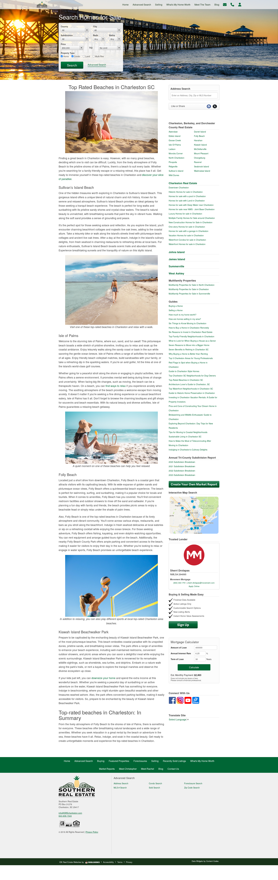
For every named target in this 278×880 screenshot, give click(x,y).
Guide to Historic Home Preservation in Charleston (192, 393)
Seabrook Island (201, 166)
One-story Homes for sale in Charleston (187, 226)
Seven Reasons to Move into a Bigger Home (189, 345)
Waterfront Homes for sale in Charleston (187, 244)
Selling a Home (176, 310)
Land (87, 56)
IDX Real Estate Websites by (71, 862)
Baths (112, 35)
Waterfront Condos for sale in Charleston (187, 239)
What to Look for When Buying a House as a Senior (192, 340)
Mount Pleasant (201, 153)
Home (66, 56)
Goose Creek (175, 140)
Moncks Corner (176, 153)
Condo (76, 56)
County (64, 26)
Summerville (176, 266)
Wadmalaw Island (202, 170)
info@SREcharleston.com (70, 813)
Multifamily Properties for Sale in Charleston (189, 289)
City (95, 26)
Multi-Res (99, 56)
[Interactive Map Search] (194, 514)
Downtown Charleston (179, 187)
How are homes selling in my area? (185, 319)
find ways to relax (116, 386)
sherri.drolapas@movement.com (201, 582)
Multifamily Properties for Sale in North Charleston (191, 284)
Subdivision (67, 35)
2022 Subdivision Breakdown (182, 470)
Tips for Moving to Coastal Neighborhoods (188, 432)
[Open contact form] (225, 4)
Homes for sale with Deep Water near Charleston (191, 204)
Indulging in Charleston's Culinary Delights (188, 449)
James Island (177, 259)
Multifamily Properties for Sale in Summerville (189, 293)
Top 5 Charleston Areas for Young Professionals (191, 358)
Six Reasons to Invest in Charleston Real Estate (190, 332)
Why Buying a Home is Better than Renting (188, 353)
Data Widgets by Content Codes (205, 861)
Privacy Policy (92, 832)
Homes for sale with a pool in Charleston (187, 196)
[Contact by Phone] (232, 4)
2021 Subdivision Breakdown (182, 466)
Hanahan (198, 140)
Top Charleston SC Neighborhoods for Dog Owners (192, 375)
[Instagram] (180, 700)
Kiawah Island (200, 144)
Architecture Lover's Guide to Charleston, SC (189, 384)
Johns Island (177, 252)
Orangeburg (199, 157)
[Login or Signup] (239, 4)
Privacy (129, 862)
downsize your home (103, 678)
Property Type (68, 53)
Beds (95, 35)
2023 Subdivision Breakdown (182, 475)
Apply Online (194, 586)
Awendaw (173, 131)
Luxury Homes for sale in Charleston (185, 213)
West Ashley (176, 273)
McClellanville (200, 149)
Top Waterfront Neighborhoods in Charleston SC (191, 388)
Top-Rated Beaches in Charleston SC (186, 379)
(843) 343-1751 (179, 582)
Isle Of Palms (175, 144)
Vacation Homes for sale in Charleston (186, 235)
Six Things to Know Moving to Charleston (187, 323)
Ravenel (198, 162)
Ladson (172, 149)
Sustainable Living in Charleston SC (185, 436)
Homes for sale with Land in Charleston (187, 200)
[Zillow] (195, 700)
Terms (119, 862)
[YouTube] (188, 700)
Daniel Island (200, 131)
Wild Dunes (174, 175)
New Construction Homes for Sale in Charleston (190, 222)
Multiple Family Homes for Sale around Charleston (192, 218)
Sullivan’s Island (176, 170)
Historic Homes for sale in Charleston (186, 191)
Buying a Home (176, 305)
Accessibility (108, 862)
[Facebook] (172, 700)
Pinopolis (173, 162)
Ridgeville (173, 166)
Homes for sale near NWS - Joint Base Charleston (192, 209)
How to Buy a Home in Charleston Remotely (189, 327)
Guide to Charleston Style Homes (184, 371)
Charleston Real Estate (183, 183)
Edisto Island (174, 136)
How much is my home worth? (182, 314)
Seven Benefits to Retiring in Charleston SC (189, 349)
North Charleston (176, 157)
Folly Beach (199, 136)
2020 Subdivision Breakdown (182, 461)
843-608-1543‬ (65, 815)
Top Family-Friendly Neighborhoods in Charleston (191, 336)
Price (63, 44)
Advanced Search (97, 64)
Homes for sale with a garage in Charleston (188, 231)
